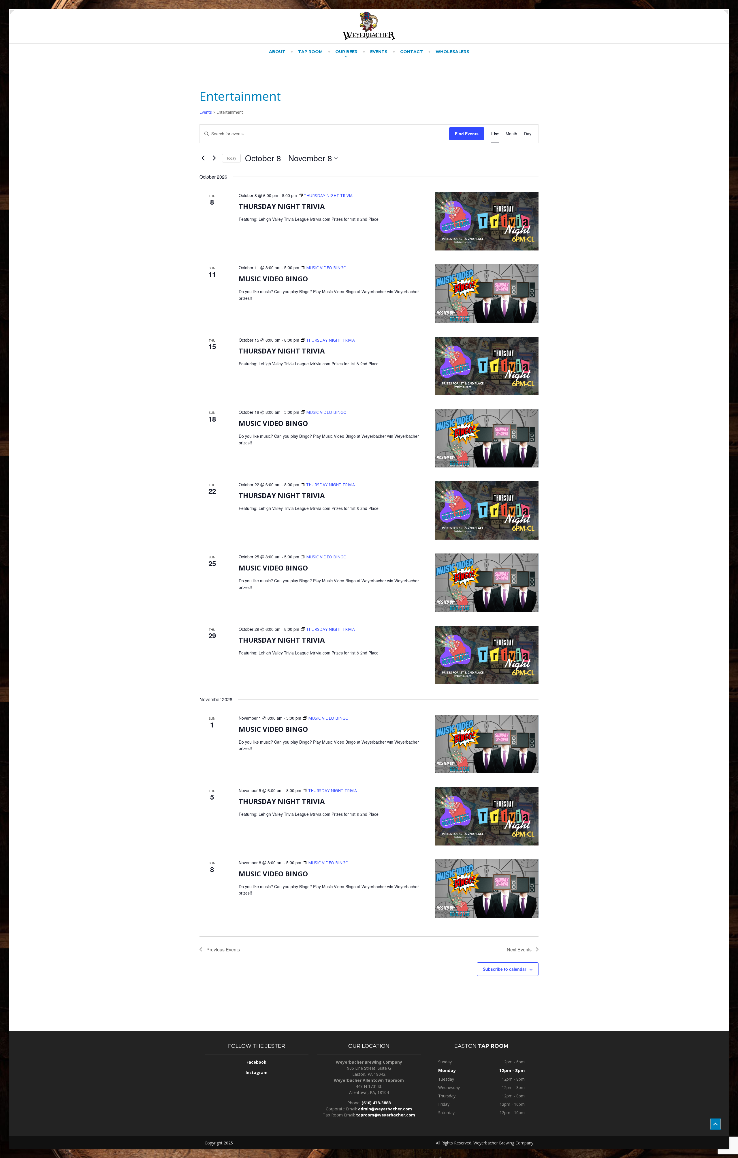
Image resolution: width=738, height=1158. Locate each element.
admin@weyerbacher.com (385, 1109)
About (277, 51)
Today (231, 158)
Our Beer (346, 51)
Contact (411, 51)
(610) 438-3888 (376, 1102)
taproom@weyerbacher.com (385, 1115)
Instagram (257, 1072)
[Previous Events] (202, 158)
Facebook (256, 1062)
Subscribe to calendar (504, 969)
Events (378, 51)
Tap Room (310, 51)
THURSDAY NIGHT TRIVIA (282, 206)
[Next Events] (214, 158)
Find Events (467, 133)
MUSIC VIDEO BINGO (273, 278)
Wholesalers (452, 51)
